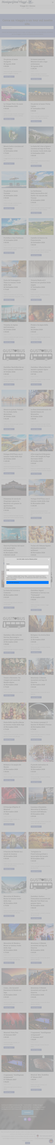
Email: (7, 570)
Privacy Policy (23, 576)
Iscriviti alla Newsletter (13, 582)
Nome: (8, 564)
